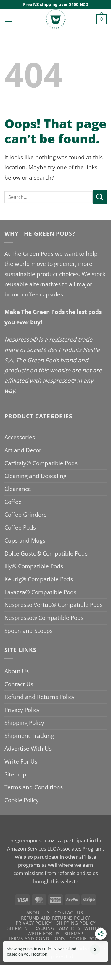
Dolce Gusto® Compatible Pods (46, 553)
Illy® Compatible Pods (33, 566)
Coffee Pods (20, 527)
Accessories (19, 437)
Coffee (13, 502)
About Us (16, 671)
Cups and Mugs (24, 540)
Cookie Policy (21, 800)
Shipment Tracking (29, 736)
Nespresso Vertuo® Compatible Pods (53, 605)
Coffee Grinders (25, 514)
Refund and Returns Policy (39, 697)
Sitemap (15, 774)
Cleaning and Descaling (35, 476)
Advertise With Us (28, 748)
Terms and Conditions (33, 787)
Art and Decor (22, 450)
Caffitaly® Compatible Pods (41, 463)
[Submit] (100, 197)
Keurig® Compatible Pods (38, 579)
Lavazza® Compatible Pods (40, 592)
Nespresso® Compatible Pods (43, 618)
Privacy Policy (22, 710)
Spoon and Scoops (28, 631)
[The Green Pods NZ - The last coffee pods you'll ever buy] (55, 19)
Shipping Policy (24, 723)
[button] (8, 19)
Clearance (17, 489)
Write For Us (20, 761)
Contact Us (18, 684)
